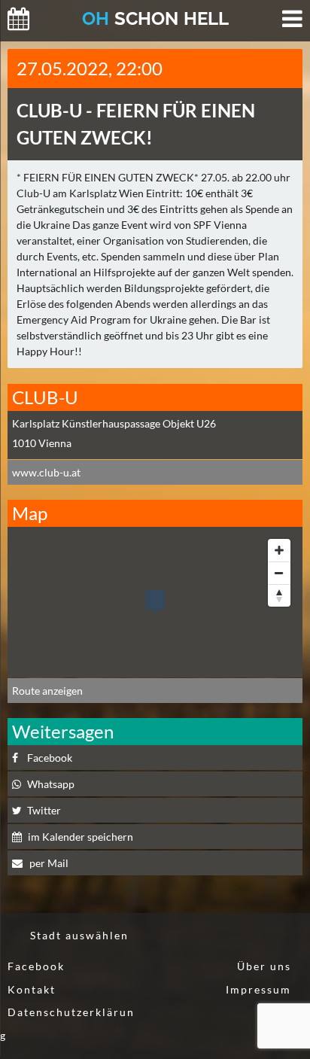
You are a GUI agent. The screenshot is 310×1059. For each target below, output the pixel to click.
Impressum (258, 989)
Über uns (264, 966)
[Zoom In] (279, 550)
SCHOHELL (155, 18)
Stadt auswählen (79, 935)
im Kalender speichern (80, 836)
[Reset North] (279, 595)
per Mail (47, 863)
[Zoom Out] (279, 572)
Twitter (44, 810)
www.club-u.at (46, 472)
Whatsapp (50, 784)
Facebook (49, 757)
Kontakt (32, 989)
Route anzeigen (47, 690)
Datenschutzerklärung (67, 1024)
